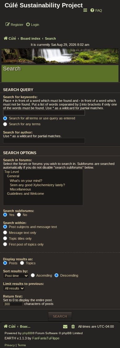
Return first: (13, 296)
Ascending (44, 275)
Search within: (14, 223)
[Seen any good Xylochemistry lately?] (43, 185)
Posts (13, 263)
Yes (11, 215)
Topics (30, 263)
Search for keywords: (20, 97)
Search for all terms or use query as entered (41, 118)
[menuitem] (96, 10)
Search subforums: (18, 211)
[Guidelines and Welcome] (43, 194)
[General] (43, 176)
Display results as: (18, 259)
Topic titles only (20, 238)
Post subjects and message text (32, 227)
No (24, 215)
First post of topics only (26, 244)
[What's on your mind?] (43, 181)
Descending (68, 275)
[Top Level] (43, 172)
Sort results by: (15, 271)
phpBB (27, 333)
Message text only (22, 232)
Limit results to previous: (23, 284)
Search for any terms (24, 124)
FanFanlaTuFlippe (45, 338)
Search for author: (18, 132)
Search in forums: (17, 160)
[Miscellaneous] (43, 189)
